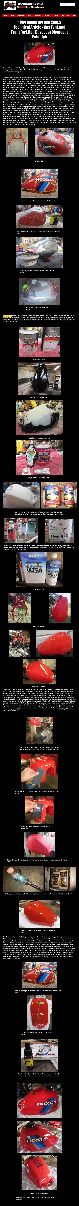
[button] (12, 15)
